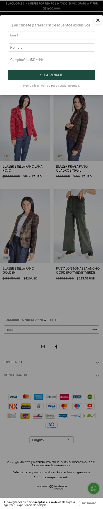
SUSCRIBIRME (51, 75)
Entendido (89, 503)
